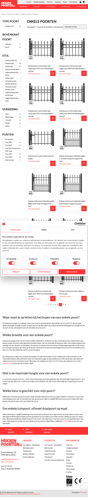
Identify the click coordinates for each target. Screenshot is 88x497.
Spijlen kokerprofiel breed (11, 74)
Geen (7, 114)
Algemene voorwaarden (7, 494)
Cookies (69, 472)
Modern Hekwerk (28, 454)
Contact (28, 2)
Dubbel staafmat (11, 60)
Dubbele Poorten (50, 451)
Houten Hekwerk (28, 457)
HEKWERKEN (23, 6)
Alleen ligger (9, 117)
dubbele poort (7, 363)
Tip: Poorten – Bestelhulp (53, 445)
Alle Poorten (49, 448)
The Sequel (83, 492)
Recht (7, 47)
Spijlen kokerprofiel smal (11, 99)
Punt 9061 (8, 145)
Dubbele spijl (9, 63)
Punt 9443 (8, 157)
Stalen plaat (9, 78)
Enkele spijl (9, 66)
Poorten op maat (13, 14)
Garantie (69, 451)
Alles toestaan (72, 272)
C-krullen (8, 120)
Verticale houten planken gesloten (11, 82)
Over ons (49, 2)
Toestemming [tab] (15, 230)
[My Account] (80, 2)
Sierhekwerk (27, 451)
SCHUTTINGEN (50, 6)
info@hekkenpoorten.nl (9, 459)
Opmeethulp (73, 2)
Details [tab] (44, 230)
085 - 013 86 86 (7, 462)
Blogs (65, 2)
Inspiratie (58, 2)
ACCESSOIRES (66, 6)
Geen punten (9, 160)
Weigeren (16, 272)
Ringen (7, 123)
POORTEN (37, 6)
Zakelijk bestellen (38, 2)
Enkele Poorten (50, 454)
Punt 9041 (8, 142)
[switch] (33, 263)
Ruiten (7, 126)
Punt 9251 (8, 154)
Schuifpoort (49, 457)
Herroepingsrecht (35, 494)
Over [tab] (73, 230)
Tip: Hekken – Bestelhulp (31, 445)
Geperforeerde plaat (12, 69)
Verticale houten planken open (10, 88)
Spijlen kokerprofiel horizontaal (11, 94)
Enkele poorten (26, 14)
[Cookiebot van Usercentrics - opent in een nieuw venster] (76, 224)
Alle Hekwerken (28, 448)
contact (65, 421)
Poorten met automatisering (54, 460)
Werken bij (69, 466)
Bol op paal (9, 139)
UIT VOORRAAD (81, 6)
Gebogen (8, 44)
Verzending (70, 454)
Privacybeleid (19, 494)
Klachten (26, 494)
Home (3, 14)
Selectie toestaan (44, 272)
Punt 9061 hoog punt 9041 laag (12, 149)
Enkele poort (9, 26)
